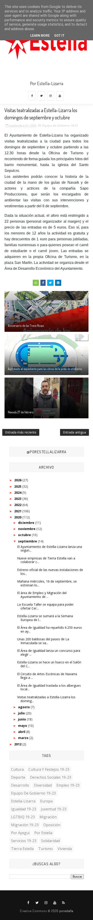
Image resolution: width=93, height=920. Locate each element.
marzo (23, 738)
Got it (59, 35)
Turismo (45, 848)
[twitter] (41, 96)
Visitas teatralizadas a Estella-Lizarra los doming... (46, 699)
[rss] (63, 902)
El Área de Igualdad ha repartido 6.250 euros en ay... (49, 629)
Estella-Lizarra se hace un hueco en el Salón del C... (49, 664)
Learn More (40, 35)
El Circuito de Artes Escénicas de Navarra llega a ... (47, 676)
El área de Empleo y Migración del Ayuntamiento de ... (42, 595)
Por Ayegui (20, 832)
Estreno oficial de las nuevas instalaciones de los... (50, 572)
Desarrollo (20, 785)
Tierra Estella (22, 848)
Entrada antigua (74, 432)
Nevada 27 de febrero (20, 412)
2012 (18, 744)
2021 (18, 511)
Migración (48, 816)
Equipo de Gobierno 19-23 (60, 125)
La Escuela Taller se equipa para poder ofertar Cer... (45, 606)
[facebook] (32, 96)
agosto (24, 707)
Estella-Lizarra (23, 801)
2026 (18, 480)
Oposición (51, 824)
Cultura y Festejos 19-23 (48, 769)
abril (22, 732)
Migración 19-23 (25, 824)
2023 (18, 498)
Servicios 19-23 (23, 840)
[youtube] (59, 96)
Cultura (17, 769)
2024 (18, 492)
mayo (23, 725)
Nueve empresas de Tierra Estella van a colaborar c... (46, 560)
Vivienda (65, 848)
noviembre (27, 529)
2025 (18, 486)
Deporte (18, 777)
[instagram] (50, 96)
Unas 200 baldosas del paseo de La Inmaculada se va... (43, 641)
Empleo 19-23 (67, 785)
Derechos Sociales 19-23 (50, 777)
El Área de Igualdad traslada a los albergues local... (49, 687)
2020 (18, 517)
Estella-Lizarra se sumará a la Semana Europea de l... (45, 618)
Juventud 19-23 (53, 809)
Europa (46, 801)
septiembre (28, 541)
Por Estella (43, 832)
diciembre (26, 522)
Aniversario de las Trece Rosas (26, 326)
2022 (18, 505)
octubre (25, 535)
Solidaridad (50, 840)
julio (22, 713)
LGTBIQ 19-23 (23, 816)
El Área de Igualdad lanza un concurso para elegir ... (48, 652)
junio (22, 719)
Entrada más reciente (20, 432)
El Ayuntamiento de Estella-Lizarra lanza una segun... (49, 548)
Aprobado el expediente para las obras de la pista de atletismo (45, 369)
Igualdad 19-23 (23, 809)
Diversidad (43, 785)
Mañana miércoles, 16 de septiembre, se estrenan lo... (47, 583)
